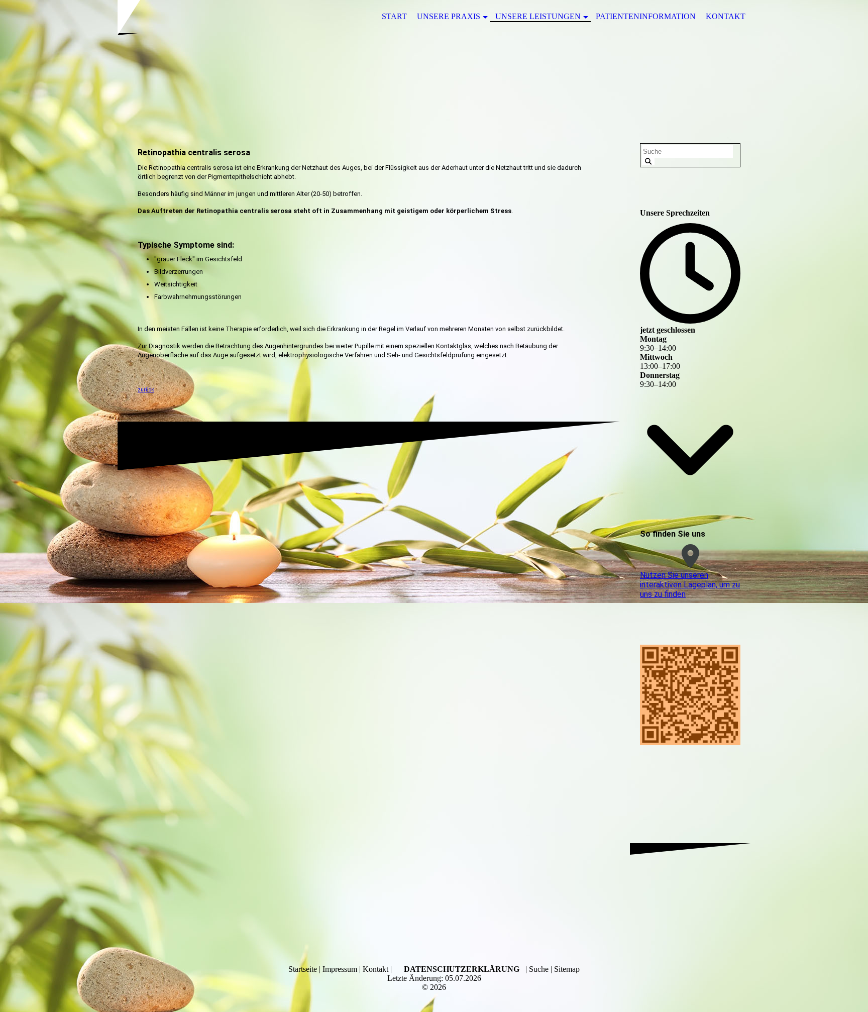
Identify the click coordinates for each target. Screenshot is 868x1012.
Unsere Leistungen (538, 16)
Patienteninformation (646, 16)
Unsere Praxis (448, 16)
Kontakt (725, 16)
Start (394, 16)
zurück (146, 389)
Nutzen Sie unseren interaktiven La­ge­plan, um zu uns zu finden (690, 584)
